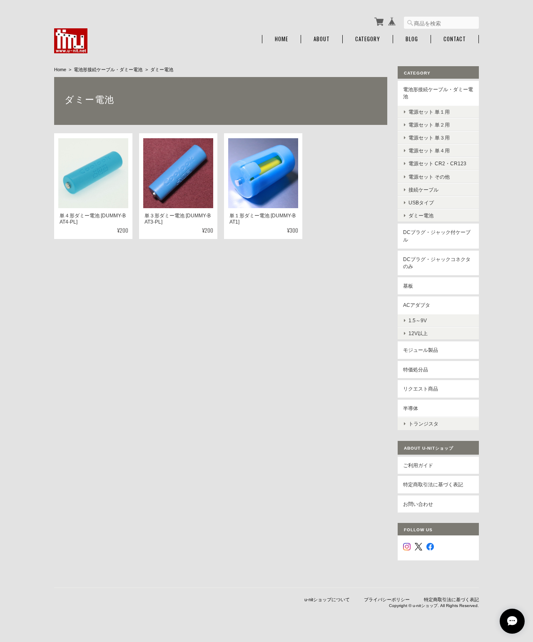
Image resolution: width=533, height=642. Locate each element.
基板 (408, 286)
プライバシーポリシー (387, 599)
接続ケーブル (423, 189)
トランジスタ (423, 423)
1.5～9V (417, 320)
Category (367, 39)
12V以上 (418, 333)
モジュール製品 (420, 350)
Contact (454, 39)
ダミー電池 (420, 215)
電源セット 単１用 (429, 111)
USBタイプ (421, 202)
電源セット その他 (429, 176)
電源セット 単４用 (429, 150)
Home (281, 39)
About (322, 39)
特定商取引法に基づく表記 (433, 484)
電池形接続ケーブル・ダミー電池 (108, 69)
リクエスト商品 (420, 388)
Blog (412, 39)
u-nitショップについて (327, 599)
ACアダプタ (416, 305)
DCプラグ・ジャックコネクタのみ (437, 262)
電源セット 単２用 (429, 124)
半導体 (410, 408)
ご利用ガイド (418, 465)
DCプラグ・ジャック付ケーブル (437, 235)
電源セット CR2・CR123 (437, 163)
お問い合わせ (418, 504)
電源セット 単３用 (429, 137)
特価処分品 (415, 369)
